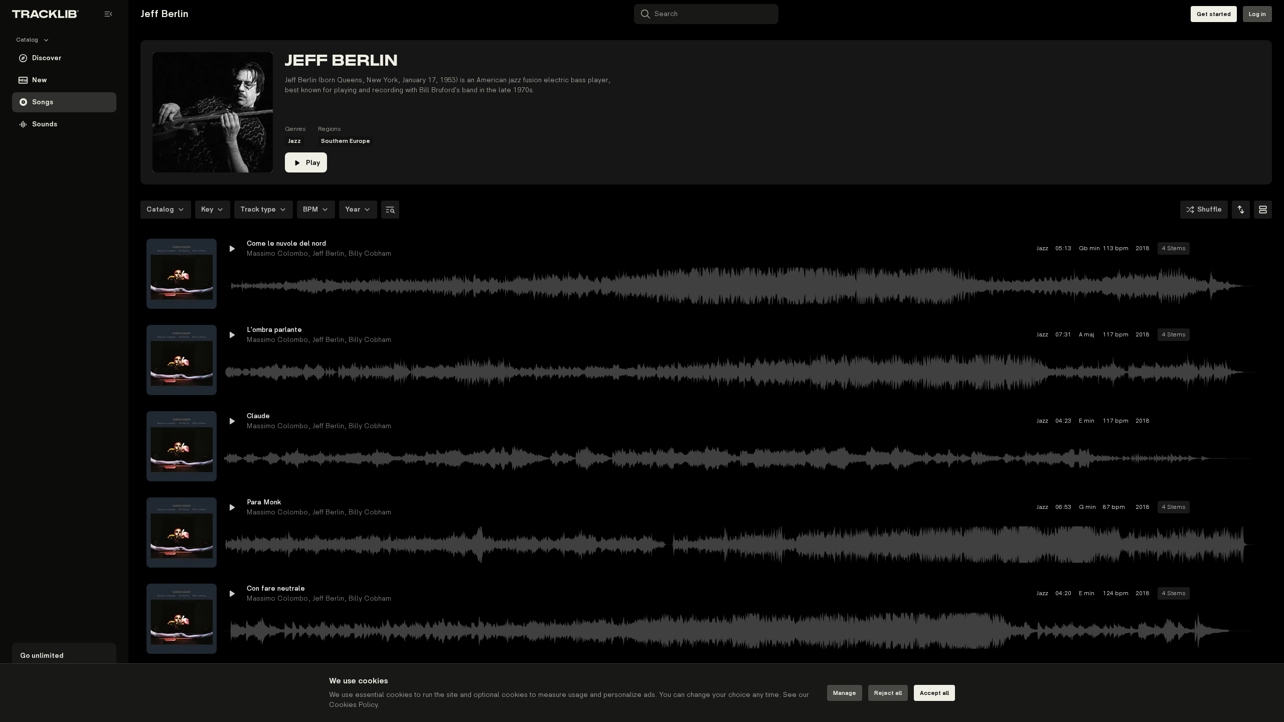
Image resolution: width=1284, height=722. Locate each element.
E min (1086, 421)
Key (207, 209)
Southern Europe (345, 141)
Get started (1214, 14)
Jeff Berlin (328, 253)
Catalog (160, 209)
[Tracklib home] (45, 14)
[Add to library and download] (1240, 249)
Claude (258, 416)
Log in (1257, 14)
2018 (1143, 248)
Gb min (1087, 248)
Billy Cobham (370, 253)
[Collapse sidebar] (108, 14)
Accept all (934, 693)
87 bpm (1114, 507)
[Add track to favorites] (1222, 249)
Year (352, 209)
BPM (310, 209)
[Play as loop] (1204, 249)
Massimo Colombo (277, 253)
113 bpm (1116, 248)
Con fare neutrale (276, 588)
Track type (258, 209)
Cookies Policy (353, 704)
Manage (844, 693)
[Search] (390, 210)
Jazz (294, 141)
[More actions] (1258, 249)
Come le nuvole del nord (286, 243)
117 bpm (1116, 334)
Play (313, 162)
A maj (1086, 334)
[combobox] (1241, 210)
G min (1087, 507)
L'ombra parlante (274, 329)
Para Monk (264, 502)
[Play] (181, 274)
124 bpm (1116, 593)
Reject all (888, 693)
